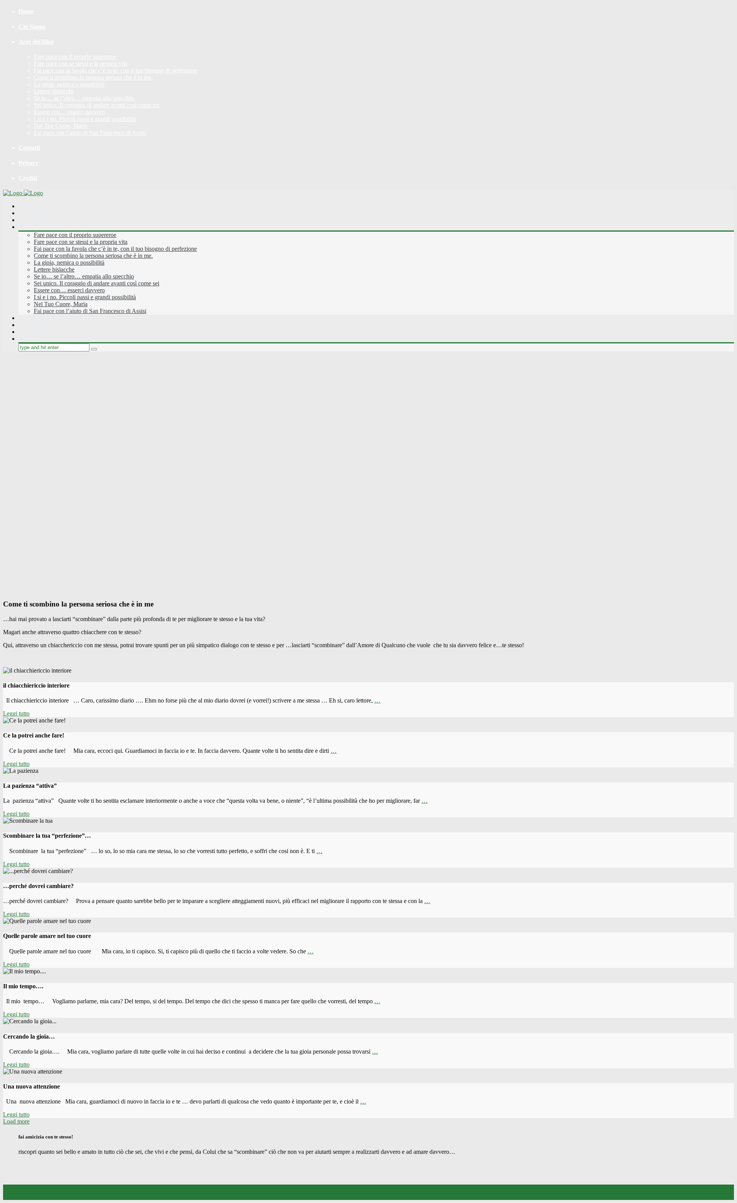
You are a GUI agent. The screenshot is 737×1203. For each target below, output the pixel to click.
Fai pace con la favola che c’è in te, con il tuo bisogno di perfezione (115, 70)
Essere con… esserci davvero (69, 112)
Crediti (27, 178)
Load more (16, 1121)
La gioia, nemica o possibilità (69, 84)
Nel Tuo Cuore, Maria (61, 126)
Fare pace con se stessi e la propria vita (80, 63)
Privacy (28, 163)
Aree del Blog (36, 41)
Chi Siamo (32, 26)
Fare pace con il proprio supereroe (75, 56)
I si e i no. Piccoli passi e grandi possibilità (85, 119)
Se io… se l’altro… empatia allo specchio (84, 98)
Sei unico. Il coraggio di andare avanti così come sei (96, 105)
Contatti (29, 147)
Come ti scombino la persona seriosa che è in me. (93, 77)
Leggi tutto (16, 713)
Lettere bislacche (54, 91)
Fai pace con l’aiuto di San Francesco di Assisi (90, 132)
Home (26, 11)
